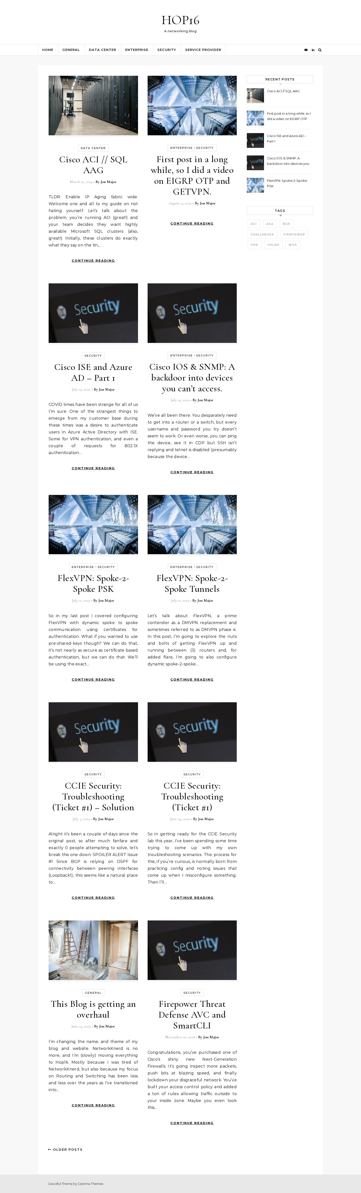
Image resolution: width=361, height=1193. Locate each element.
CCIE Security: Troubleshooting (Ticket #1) (192, 796)
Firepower (294, 234)
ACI (254, 224)
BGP (287, 224)
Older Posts (67, 1149)
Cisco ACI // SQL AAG (93, 165)
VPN (254, 244)
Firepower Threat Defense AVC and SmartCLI (192, 1014)
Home (47, 50)
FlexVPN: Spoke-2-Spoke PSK (93, 583)
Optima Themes (90, 1184)
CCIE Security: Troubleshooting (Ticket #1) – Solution (93, 796)
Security (166, 50)
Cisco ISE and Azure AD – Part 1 (93, 372)
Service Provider (203, 50)
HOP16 (180, 20)
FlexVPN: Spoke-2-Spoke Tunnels (192, 583)
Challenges (262, 234)
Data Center (102, 50)
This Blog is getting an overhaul (93, 1009)
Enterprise (136, 50)
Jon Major (108, 181)
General (71, 50)
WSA (293, 244)
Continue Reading (93, 260)
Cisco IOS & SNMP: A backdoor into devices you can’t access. (192, 377)
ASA (270, 224)
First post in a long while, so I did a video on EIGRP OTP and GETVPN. (192, 175)
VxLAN (273, 244)
